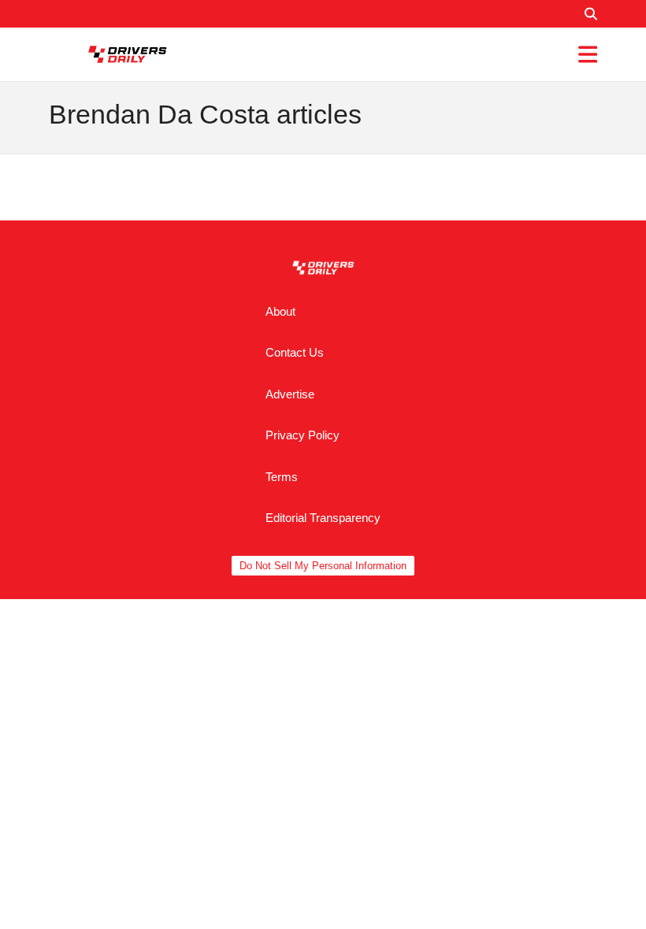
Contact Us (294, 352)
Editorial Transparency (323, 517)
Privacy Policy (302, 435)
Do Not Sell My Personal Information (323, 566)
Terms (281, 476)
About (280, 311)
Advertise (289, 394)
